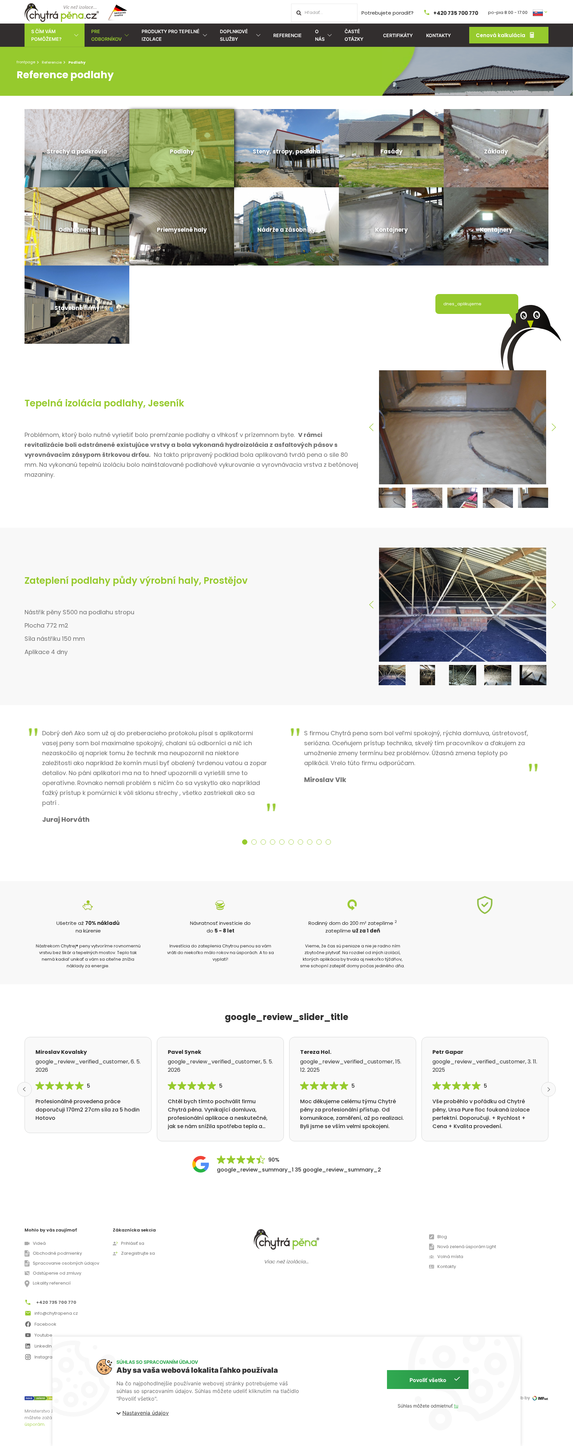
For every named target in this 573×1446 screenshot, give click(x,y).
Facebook (45, 1324)
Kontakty (438, 35)
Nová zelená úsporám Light (466, 1246)
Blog (442, 1237)
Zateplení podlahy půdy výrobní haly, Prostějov (136, 580)
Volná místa (450, 1256)
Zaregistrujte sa (138, 1253)
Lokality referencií (52, 1283)
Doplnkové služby (234, 35)
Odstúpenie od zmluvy (57, 1273)
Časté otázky (354, 35)
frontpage (26, 62)
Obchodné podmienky (57, 1253)
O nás (320, 35)
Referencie (287, 35)
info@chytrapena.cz (56, 1313)
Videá (39, 1243)
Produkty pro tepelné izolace (171, 35)
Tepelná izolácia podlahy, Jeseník (104, 403)
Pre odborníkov (106, 35)
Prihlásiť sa (132, 1243)
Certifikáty (398, 35)
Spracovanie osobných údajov (66, 1263)
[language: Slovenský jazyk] (540, 12)
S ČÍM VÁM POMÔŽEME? (46, 35)
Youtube (43, 1335)
